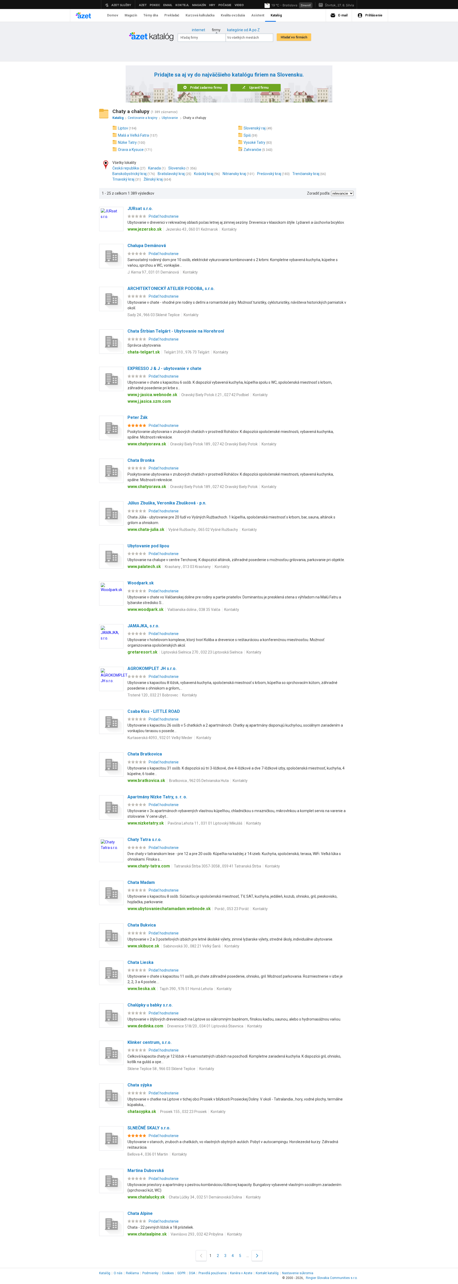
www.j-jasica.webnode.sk (152, 394)
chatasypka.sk (141, 1111)
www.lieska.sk (141, 988)
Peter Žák (137, 417)
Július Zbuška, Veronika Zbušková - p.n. (166, 502)
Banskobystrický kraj (129, 174)
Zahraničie (252, 149)
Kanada (154, 168)
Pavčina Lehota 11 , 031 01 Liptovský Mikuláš (205, 823)
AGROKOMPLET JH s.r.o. (152, 668)
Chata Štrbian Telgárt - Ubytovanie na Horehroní (175, 331)
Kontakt (267, 1273)
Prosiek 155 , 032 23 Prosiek (183, 1111)
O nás (118, 1273)
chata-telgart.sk (143, 352)
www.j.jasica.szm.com (149, 401)
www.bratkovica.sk (146, 780)
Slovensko (177, 168)
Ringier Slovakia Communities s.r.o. (332, 1278)
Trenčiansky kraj (305, 174)
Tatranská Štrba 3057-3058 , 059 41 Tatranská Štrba (217, 866)
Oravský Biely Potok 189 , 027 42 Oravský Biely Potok (214, 444)
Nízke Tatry (127, 142)
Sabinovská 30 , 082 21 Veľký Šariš (192, 946)
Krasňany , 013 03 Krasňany (188, 567)
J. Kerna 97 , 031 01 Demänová (153, 272)
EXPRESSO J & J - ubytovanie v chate (164, 368)
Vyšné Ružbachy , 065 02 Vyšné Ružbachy (203, 529)
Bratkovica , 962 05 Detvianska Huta (199, 781)
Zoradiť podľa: (318, 193)
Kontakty (229, 229)
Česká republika (125, 168)
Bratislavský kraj (171, 174)
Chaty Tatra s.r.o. (144, 839)
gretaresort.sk (142, 652)
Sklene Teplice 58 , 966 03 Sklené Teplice (161, 1069)
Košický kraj (203, 174)
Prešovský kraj (269, 174)
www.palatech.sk (144, 566)
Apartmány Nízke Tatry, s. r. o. (157, 796)
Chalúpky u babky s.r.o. (150, 1005)
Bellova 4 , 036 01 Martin (147, 1154)
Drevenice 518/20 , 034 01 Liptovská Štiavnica (205, 1026)
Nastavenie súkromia (297, 1273)
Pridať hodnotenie (164, 216)
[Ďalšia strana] (257, 1255)
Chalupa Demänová (146, 245)
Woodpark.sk (140, 582)
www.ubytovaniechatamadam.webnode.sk (169, 908)
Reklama (132, 1273)
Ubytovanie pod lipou (148, 545)
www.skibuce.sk (143, 946)
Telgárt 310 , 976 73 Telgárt (186, 352)
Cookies (168, 1273)
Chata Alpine (140, 1213)
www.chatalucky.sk (146, 1197)
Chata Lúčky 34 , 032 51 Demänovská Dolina (205, 1197)
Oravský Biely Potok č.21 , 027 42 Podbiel (215, 395)
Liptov (123, 128)
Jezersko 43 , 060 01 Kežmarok (192, 229)
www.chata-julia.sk (145, 529)
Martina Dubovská (145, 1170)
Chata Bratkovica (144, 754)
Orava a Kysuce (131, 149)
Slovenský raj (255, 128)
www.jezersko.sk (144, 229)
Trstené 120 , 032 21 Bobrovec (152, 695)
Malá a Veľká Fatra (133, 135)
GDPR (181, 1273)
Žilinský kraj (153, 179)
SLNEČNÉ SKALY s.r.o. (148, 1127)
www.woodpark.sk (145, 609)
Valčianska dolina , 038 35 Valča (194, 609)
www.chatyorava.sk (146, 443)
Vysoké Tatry (254, 142)
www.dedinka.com (145, 1025)
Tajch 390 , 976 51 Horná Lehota (186, 989)
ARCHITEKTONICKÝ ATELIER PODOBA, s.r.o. (170, 288)
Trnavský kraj (123, 179)
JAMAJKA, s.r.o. (143, 625)
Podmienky (150, 1273)
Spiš (247, 135)
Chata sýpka (139, 1085)
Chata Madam (141, 882)
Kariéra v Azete (241, 1273)
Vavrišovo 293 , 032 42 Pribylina (197, 1234)
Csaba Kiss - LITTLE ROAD (153, 711)
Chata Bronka (141, 460)
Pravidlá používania (213, 1273)
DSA (192, 1273)
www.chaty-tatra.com (148, 866)
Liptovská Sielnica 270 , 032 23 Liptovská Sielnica (202, 652)
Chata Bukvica (141, 925)
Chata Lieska (140, 962)
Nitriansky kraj (234, 174)
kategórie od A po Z (243, 30)
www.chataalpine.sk (147, 1234)
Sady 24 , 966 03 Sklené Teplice (153, 315)
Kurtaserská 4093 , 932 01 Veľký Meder (159, 738)
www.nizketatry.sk (145, 823)
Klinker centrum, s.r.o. (149, 1042)
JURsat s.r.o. (140, 208)
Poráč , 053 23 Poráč (232, 909)
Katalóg (104, 1273)
